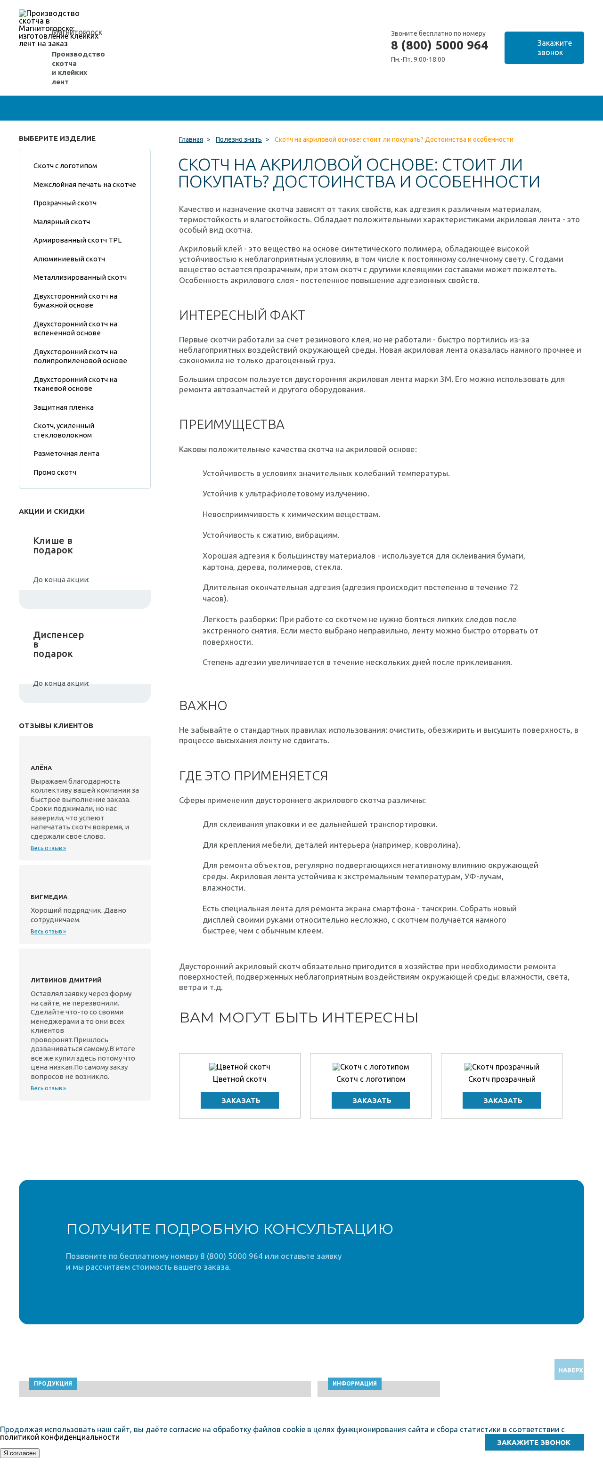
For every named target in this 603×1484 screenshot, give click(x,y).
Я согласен (20, 1453)
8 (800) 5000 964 (439, 45)
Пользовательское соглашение (495, 1479)
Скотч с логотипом (371, 1079)
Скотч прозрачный (502, 1079)
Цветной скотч (240, 1079)
